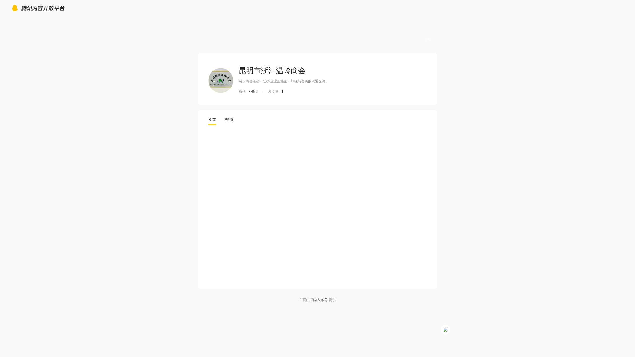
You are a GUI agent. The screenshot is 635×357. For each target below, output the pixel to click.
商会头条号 (319, 300)
